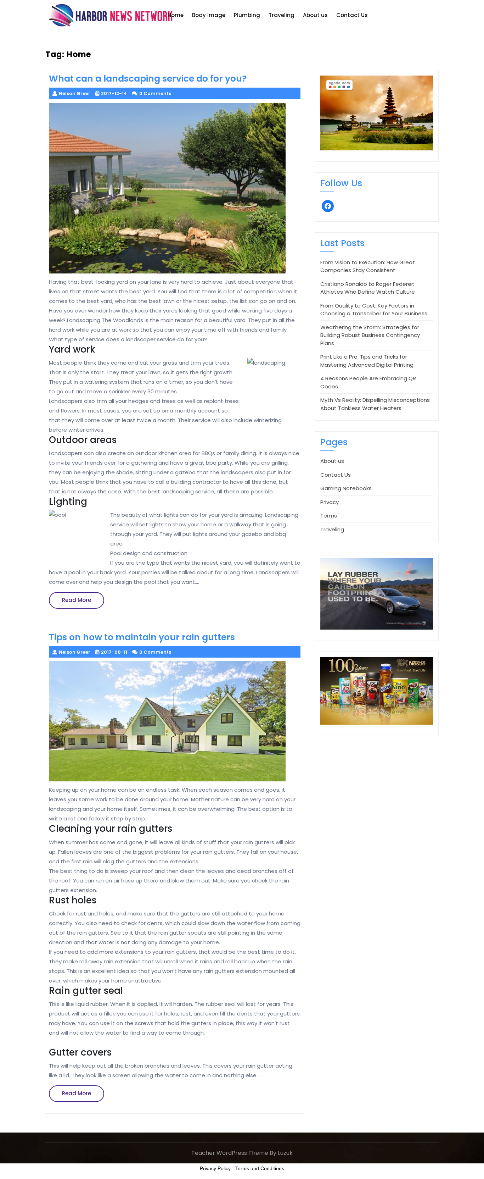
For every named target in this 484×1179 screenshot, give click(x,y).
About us (315, 15)
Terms (328, 515)
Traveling (281, 15)
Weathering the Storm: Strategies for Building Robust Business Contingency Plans (370, 335)
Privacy (329, 502)
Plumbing (247, 15)
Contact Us (352, 15)
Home (176, 15)
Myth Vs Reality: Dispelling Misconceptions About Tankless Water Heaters (375, 404)
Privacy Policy (215, 1168)
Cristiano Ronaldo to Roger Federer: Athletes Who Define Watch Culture (367, 288)
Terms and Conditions (259, 1168)
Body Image (208, 15)
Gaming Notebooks (346, 488)
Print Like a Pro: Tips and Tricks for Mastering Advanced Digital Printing (366, 361)
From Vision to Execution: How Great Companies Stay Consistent (367, 266)
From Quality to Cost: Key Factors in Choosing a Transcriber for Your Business (373, 309)
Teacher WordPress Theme (229, 1153)
